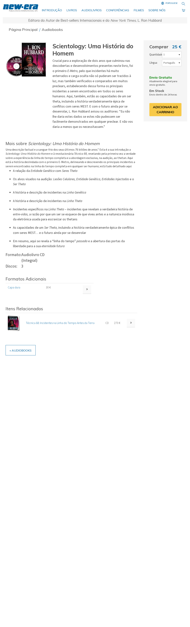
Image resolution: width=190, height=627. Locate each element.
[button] (28, 60)
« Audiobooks (21, 350)
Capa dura (14, 287)
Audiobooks (52, 29)
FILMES (139, 10)
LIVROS (71, 10)
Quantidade (156, 55)
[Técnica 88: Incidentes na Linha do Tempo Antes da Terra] (14, 323)
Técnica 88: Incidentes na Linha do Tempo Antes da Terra (60, 323)
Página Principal (23, 29)
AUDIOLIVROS (91, 10)
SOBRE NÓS (157, 10)
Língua (153, 63)
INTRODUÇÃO (52, 10)
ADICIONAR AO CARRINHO (165, 109)
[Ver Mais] (131, 323)
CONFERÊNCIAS (117, 10)
